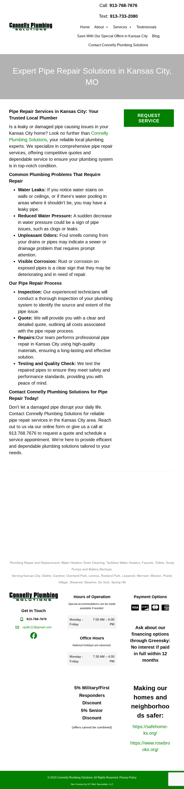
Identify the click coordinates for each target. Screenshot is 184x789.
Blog (156, 36)
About (99, 27)
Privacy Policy (127, 777)
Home (85, 27)
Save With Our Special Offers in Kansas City (112, 36)
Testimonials (146, 27)
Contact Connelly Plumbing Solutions (118, 45)
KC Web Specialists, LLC (100, 784)
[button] (33, 635)
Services (120, 27)
